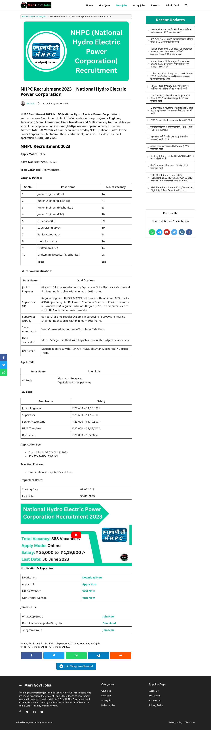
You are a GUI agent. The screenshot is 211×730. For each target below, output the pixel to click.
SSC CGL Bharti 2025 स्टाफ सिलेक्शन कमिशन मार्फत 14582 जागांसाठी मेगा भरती (171, 40)
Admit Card (172, 5)
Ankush (30, 103)
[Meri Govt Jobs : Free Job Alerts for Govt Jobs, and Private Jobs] (36, 5)
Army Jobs (139, 5)
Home (89, 5)
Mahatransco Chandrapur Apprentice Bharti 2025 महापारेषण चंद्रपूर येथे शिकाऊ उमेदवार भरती (170, 98)
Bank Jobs (106, 695)
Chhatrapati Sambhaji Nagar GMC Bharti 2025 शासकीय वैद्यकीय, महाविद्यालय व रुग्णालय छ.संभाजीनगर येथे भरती (171, 76)
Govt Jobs (104, 5)
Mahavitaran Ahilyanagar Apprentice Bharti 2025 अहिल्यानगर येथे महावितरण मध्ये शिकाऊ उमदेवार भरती (170, 63)
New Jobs (121, 5)
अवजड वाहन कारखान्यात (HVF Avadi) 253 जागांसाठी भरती (169, 147)
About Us (154, 690)
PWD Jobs (96, 643)
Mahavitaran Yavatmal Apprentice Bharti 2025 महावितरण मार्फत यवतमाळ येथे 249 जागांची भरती (171, 110)
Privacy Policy (156, 705)
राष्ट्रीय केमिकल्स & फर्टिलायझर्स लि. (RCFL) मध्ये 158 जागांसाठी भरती (171, 128)
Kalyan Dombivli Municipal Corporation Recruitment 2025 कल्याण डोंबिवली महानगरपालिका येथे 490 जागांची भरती (171, 51)
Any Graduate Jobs (37, 16)
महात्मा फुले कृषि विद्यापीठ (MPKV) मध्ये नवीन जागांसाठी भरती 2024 (169, 138)
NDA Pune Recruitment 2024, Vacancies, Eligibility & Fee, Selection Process (171, 189)
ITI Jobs (74, 643)
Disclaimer (154, 695)
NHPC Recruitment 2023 (57, 646)
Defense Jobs (108, 705)
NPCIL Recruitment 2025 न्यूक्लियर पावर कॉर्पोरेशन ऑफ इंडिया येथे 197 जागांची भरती (169, 87)
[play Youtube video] (76, 535)
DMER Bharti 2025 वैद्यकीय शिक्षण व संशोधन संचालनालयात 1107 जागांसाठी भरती (170, 31)
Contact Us (154, 700)
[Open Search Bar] (186, 5)
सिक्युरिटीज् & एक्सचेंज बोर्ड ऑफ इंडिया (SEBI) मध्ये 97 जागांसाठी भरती (172, 157)
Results (155, 5)
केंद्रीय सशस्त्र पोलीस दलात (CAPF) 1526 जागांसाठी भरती (169, 167)
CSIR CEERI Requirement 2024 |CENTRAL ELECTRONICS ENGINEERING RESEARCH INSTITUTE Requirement (171, 177)
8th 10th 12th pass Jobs (57, 643)
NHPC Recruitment (34, 646)
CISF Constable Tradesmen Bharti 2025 (171, 120)
